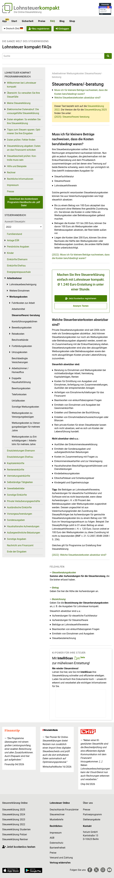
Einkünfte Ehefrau (16, 265)
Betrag (55, 587)
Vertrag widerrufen (60, 862)
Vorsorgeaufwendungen (19, 513)
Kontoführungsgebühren (24, 321)
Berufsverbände (20, 339)
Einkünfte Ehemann (17, 259)
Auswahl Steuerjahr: (15, 221)
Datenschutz (56, 842)
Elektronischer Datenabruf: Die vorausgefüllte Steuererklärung (23, 111)
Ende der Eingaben (16, 551)
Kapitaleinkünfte (15, 463)
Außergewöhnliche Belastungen (23, 532)
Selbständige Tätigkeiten (20, 482)
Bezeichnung (59, 599)
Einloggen (63, 28)
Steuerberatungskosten (64, 572)
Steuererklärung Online (15, 802)
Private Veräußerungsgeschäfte (23, 501)
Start (14, 21)
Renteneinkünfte (15, 469)
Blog (62, 21)
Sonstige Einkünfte (17, 494)
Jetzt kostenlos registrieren (82, 298)
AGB (52, 837)
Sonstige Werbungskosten (25, 406)
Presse (10, 191)
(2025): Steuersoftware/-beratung (71, 116)
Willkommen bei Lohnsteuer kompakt (21, 84)
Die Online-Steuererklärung (28, 12)
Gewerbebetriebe (15, 488)
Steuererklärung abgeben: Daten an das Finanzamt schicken (24, 148)
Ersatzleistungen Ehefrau (20, 456)
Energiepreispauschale (19, 272)
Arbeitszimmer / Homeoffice (20, 370)
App (4, 21)
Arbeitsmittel (18, 309)
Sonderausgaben (16, 520)
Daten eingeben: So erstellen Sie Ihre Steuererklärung (24, 121)
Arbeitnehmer (59, 73)
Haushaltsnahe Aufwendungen (23, 526)
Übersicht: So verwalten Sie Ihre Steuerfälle (23, 94)
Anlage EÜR (13, 240)
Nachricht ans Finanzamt (20, 545)
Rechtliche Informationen (20, 178)
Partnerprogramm (92, 814)
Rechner (11, 172)
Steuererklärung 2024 (13, 814)
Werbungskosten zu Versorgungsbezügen (23, 415)
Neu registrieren (40, 28)
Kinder (10, 253)
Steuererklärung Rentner (15, 839)
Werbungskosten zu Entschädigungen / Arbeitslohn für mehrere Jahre (24, 440)
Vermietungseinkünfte (18, 475)
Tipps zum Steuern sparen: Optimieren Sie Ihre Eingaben (24, 131)
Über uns (88, 802)
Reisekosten (18, 333)
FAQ (52, 21)
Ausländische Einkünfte (19, 507)
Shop (72, 21)
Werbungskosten (75, 73)
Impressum (13, 185)
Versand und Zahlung (61, 857)
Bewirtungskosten (21, 388)
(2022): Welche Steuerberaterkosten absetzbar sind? (79, 554)
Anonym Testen (80, 306)
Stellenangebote (91, 819)
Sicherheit (27, 21)
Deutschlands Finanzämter (64, 809)
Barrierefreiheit (57, 847)
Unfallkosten (18, 400)
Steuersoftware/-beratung (26, 315)
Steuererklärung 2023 (13, 819)
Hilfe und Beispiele (16, 166)
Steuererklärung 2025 (95, 109)
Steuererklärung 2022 (13, 824)
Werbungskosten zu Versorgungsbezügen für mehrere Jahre (26, 427)
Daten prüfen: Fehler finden (21, 139)
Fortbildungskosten (22, 346)
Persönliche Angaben (18, 246)
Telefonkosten (19, 394)
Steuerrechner (57, 814)
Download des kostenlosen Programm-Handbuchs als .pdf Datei (23, 202)
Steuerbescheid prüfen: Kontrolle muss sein (21, 158)
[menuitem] (13, 28)
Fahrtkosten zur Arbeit (23, 303)
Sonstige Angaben (16, 539)
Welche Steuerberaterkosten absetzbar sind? (77, 97)
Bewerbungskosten (22, 327)
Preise (41, 21)
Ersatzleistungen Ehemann (21, 450)
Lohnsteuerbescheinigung (22, 284)
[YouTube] (109, 869)
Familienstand (14, 234)
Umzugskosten (19, 352)
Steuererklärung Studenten (16, 829)
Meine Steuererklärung (18, 103)
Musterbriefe (56, 819)
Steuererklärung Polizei (14, 834)
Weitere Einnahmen (19, 290)
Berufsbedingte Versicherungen (20, 360)
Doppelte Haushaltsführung (21, 380)
